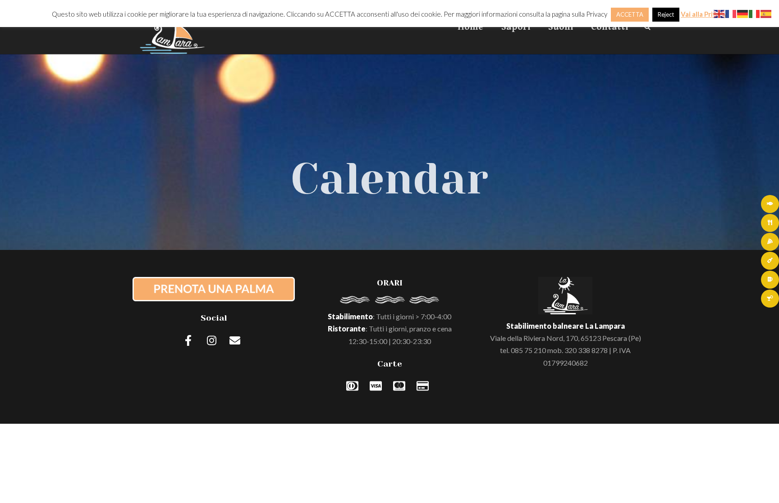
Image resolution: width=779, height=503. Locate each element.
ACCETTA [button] (629, 14)
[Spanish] (766, 13)
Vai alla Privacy (704, 14)
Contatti (609, 27)
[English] (719, 13)
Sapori (515, 27)
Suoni (560, 27)
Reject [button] (666, 14)
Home (470, 27)
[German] (743, 13)
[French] (731, 13)
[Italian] (755, 13)
